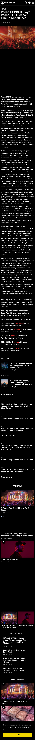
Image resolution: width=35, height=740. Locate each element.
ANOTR (17, 348)
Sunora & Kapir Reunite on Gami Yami (17, 418)
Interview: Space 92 (9, 559)
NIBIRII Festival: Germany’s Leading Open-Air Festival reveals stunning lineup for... (21, 382)
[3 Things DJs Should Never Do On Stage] (17, 498)
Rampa (16, 342)
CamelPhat (18, 329)
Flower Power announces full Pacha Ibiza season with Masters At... (21, 365)
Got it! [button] (17, 735)
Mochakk (14, 336)
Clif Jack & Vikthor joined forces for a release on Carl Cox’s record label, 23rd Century (17, 406)
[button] (26, 3)
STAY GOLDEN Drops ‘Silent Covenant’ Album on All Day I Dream (17, 429)
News (3, 9)
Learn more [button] (7, 730)
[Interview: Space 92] (17, 549)
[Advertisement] (17, 73)
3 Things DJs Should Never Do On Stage (15, 509)
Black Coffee (19, 323)
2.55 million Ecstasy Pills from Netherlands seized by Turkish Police (17, 535)
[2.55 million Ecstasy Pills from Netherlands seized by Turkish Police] (17, 523)
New (2, 402)
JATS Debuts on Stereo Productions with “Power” (14, 669)
